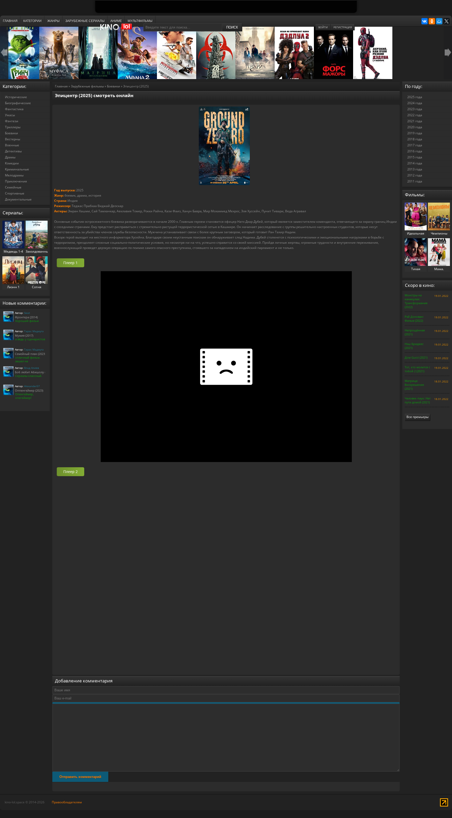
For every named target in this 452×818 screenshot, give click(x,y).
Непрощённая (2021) (415, 332)
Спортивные (14, 193)
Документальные (18, 199)
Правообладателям (67, 802)
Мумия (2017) (24, 335)
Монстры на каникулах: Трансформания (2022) (416, 301)
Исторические (16, 97)
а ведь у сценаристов (30, 339)
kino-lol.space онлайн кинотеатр (118, 29)
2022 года (414, 115)
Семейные (13, 187)
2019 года (414, 133)
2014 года (414, 163)
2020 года (414, 127)
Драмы (10, 157)
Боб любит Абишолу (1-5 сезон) (37, 372)
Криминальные (17, 169)
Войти (323, 27)
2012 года (414, 175)
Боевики (113, 86)
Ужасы (10, 115)
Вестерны (12, 139)
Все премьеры (417, 417)
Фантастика (14, 109)
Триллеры (12, 127)
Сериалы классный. (28, 376)
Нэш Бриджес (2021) (414, 346)
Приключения (16, 181)
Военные (12, 145)
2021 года (414, 121)
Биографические (18, 103)
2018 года (414, 139)
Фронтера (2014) (26, 317)
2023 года (414, 109)
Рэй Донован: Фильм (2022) (414, 318)
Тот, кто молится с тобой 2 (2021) (417, 369)
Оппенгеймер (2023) (29, 390)
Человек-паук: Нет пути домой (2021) (418, 400)
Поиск (232, 27)
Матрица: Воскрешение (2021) (414, 385)
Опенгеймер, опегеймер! (24, 396)
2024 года (414, 103)
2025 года (414, 97)
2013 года (414, 169)
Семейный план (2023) (30, 354)
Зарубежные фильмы (87, 86)
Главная (61, 86)
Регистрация (343, 27)
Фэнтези (11, 121)
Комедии (12, 163)
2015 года (414, 157)
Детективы (13, 151)
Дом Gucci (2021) (416, 357)
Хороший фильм (27, 321)
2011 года (414, 181)
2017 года (414, 145)
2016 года (414, 151)
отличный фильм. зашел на (27, 359)
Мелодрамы (14, 175)
